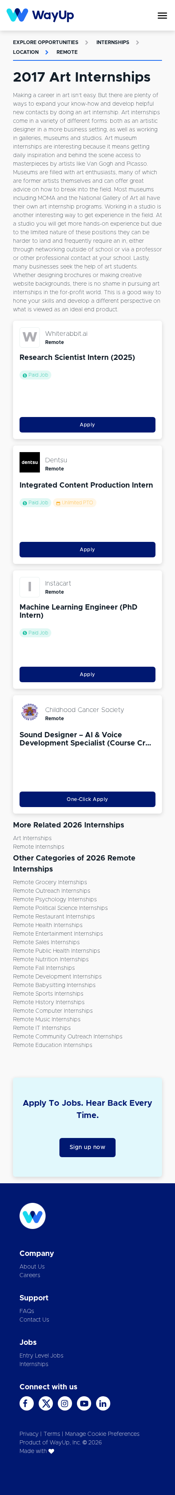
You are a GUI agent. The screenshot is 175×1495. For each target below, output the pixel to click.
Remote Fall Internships (44, 968)
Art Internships (32, 838)
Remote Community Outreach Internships (67, 1037)
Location (26, 52)
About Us (32, 1267)
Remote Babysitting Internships (54, 985)
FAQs (27, 1311)
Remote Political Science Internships (60, 908)
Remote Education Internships (52, 1045)
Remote (67, 52)
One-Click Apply (87, 799)
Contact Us (34, 1320)
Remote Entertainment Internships (58, 934)
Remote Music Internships (47, 1020)
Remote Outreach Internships (51, 891)
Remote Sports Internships (48, 994)
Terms (52, 1434)
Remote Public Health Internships (56, 951)
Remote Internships (38, 847)
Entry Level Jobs (41, 1356)
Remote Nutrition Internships (51, 960)
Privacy (29, 1434)
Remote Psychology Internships (55, 900)
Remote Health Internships (48, 925)
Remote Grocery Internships (50, 882)
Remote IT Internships (42, 1028)
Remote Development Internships (57, 977)
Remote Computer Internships (53, 1011)
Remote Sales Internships (46, 942)
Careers (30, 1275)
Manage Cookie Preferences (102, 1434)
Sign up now (88, 1147)
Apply (87, 424)
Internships (112, 42)
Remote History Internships (49, 1002)
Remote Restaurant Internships (54, 917)
